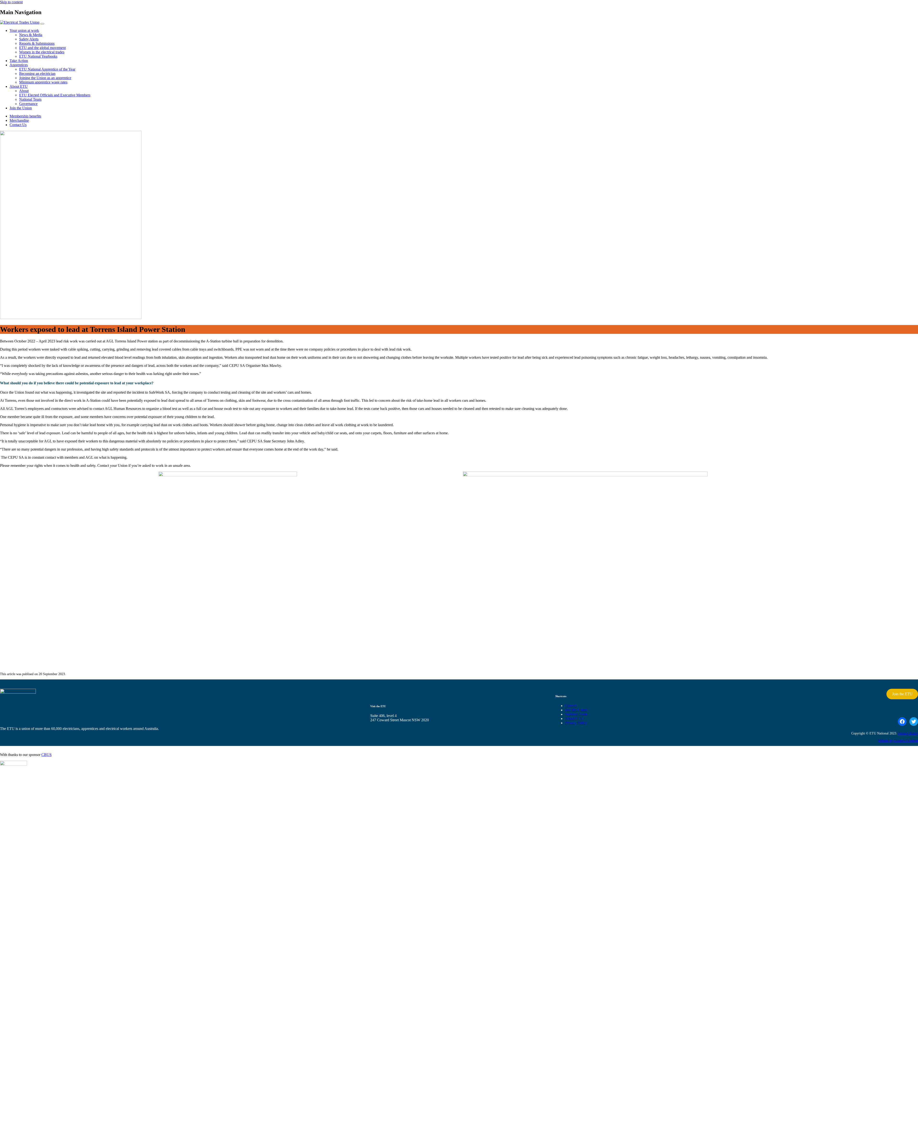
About (24, 91)
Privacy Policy (576, 723)
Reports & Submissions (37, 43)
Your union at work (24, 30)
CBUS (46, 755)
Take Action (19, 61)
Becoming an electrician (37, 74)
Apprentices (19, 65)
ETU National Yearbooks (38, 56)
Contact (571, 706)
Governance (28, 104)
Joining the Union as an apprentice (45, 78)
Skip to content (11, 2)
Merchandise (19, 120)
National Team (30, 99)
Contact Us (18, 125)
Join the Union (21, 108)
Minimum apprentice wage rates (43, 82)
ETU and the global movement (42, 48)
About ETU (19, 86)
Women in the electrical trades (41, 52)
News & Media (30, 35)
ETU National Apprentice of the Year (47, 69)
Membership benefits (25, 116)
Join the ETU (902, 694)
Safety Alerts (28, 39)
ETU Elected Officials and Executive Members (54, 95)
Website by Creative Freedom (898, 740)
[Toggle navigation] (42, 23)
